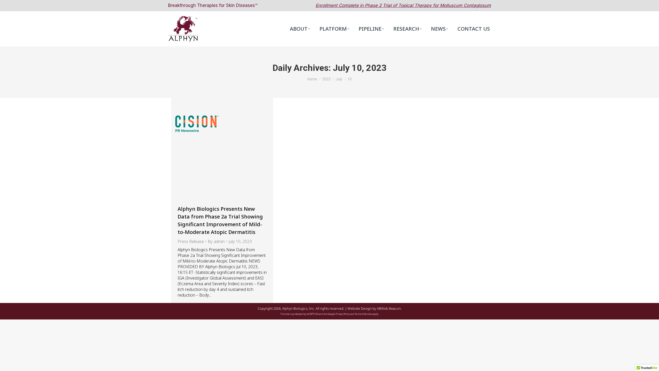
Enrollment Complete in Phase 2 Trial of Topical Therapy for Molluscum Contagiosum (403, 5)
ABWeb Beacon (389, 308)
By (216, 241)
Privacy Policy (343, 314)
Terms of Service (363, 314)
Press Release (191, 241)
